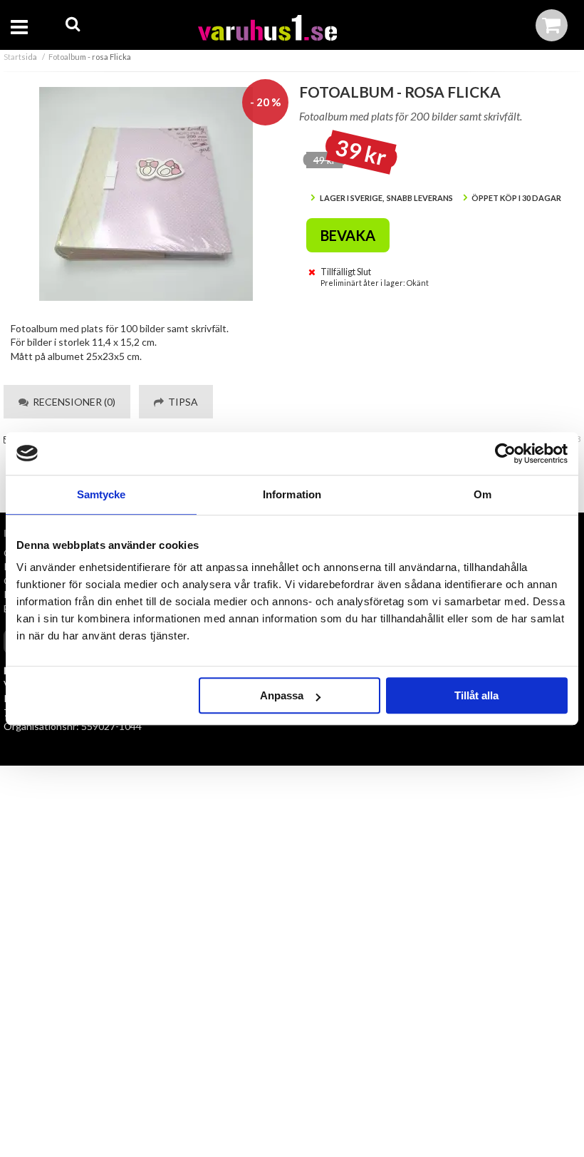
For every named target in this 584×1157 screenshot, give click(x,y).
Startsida (20, 56)
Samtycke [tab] (101, 494)
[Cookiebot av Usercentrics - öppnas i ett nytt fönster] (505, 453)
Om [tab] (482, 494)
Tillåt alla (476, 695)
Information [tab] (292, 494)
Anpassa (281, 695)
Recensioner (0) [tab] (71, 402)
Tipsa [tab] (181, 402)
